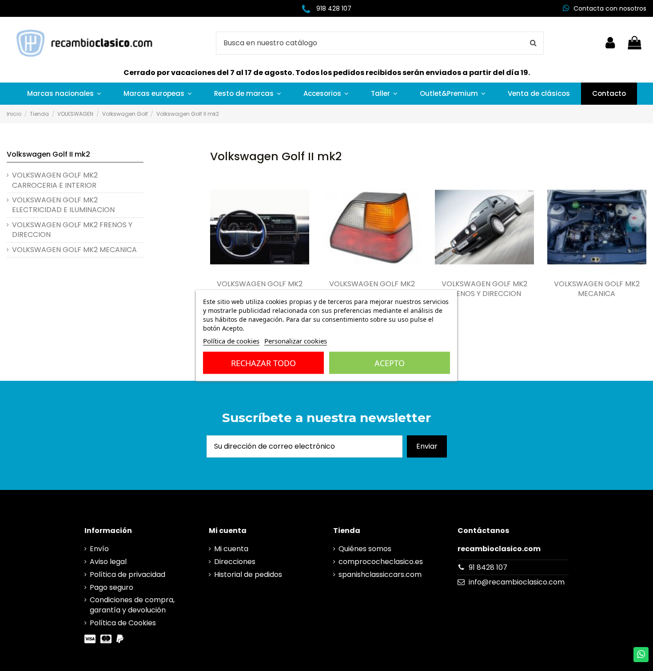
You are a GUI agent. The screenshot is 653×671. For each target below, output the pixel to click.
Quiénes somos (364, 549)
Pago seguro (111, 587)
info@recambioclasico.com (517, 582)
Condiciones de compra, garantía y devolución (132, 605)
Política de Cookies (123, 623)
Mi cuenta (231, 549)
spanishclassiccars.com (380, 575)
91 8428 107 (488, 567)
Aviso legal (108, 562)
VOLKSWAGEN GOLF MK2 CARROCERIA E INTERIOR (260, 289)
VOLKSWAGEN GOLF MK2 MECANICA (597, 289)
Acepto (389, 363)
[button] (64, 94)
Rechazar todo (263, 363)
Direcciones (234, 562)
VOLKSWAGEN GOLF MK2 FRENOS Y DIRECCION (484, 289)
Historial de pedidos (248, 575)
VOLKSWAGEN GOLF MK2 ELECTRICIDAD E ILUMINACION (63, 205)
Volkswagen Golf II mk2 (48, 154)
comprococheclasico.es (380, 562)
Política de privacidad (127, 575)
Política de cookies (231, 340)
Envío (99, 549)
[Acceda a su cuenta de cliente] (610, 43)
